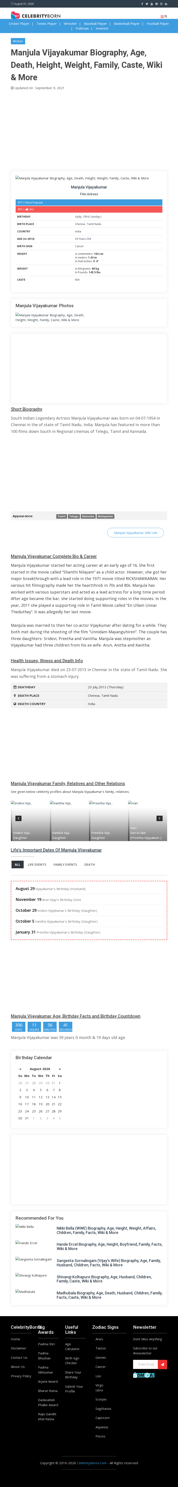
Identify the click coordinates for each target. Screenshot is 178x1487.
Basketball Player (127, 23)
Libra (99, 1390)
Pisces (100, 1436)
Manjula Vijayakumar (89, 187)
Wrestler (70, 23)
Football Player (158, 23)
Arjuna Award (48, 1381)
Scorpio (101, 1399)
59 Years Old (83, 239)
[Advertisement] (89, 129)
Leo (98, 1376)
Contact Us (19, 1357)
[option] (31, 820)
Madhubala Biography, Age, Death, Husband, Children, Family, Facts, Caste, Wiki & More (109, 1295)
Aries (99, 1339)
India (78, 231)
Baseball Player (95, 23)
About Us (18, 1366)
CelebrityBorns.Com (92, 1463)
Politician (82, 28)
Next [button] (159, 817)
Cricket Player (19, 23)
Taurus (101, 1348)
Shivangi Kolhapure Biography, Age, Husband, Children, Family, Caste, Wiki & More (104, 1279)
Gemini (101, 1357)
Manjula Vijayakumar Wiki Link (135, 532)
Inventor (102, 28)
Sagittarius (103, 1408)
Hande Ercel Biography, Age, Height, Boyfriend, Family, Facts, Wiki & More (109, 1246)
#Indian (18, 41)
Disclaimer (18, 1348)
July (79, 216)
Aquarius (102, 1427)
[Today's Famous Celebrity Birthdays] (35, 15)
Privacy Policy (21, 1376)
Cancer (79, 246)
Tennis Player (46, 23)
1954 (86, 216)
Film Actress (89, 194)
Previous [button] (18, 817)
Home (15, 1339)
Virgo (99, 1385)
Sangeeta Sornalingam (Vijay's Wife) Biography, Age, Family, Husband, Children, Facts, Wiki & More (109, 1262)
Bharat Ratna (48, 1391)
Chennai (80, 224)
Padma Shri (46, 1344)
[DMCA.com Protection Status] (144, 1374)
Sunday (95, 216)
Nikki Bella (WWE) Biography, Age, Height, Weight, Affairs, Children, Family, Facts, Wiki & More (106, 1230)
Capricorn (103, 1417)
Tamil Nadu (94, 224)
